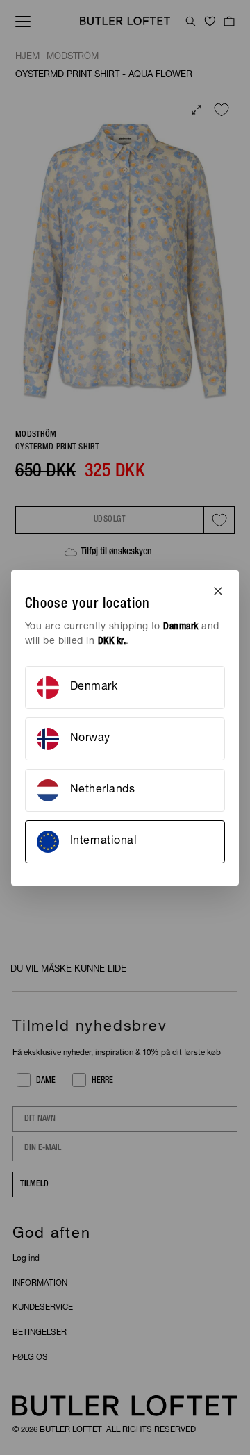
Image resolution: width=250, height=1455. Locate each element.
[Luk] (218, 591)
